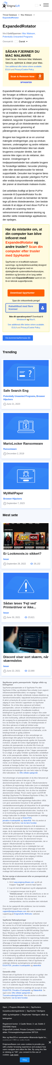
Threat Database (10, 15)
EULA (7, 69)
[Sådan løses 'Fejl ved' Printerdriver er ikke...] (26, 586)
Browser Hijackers (12, 499)
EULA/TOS (27, 818)
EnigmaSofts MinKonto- (23, 914)
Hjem (5, 1007)
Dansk (40, 5)
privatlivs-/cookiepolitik (11, 821)
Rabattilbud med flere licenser (21, 308)
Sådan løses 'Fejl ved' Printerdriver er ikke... (20, 605)
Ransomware (10, 449)
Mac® (32, 319)
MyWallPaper (13, 493)
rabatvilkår (27, 821)
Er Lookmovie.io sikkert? (22, 553)
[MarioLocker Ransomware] (26, 426)
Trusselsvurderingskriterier (13, 995)
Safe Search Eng (16, 390)
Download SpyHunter (22, 292)
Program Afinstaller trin (19, 1007)
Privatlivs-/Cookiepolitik (21, 990)
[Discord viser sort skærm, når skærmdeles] (26, 639)
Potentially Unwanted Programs (18, 37)
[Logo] (11, 5)
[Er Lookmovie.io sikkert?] (26, 536)
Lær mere (14, 1055)
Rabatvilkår (37, 990)
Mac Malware (26, 15)
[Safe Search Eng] (26, 373)
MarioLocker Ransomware (23, 443)
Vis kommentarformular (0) (17, 338)
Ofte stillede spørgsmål (28, 773)
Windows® (21, 319)
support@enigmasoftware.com (14, 911)
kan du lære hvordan (29, 823)
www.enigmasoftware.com (24, 882)
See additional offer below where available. (23, 66)
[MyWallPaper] (26, 476)
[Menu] (46, 5)
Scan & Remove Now (22, 76)
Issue (6, 559)
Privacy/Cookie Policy (24, 69)
